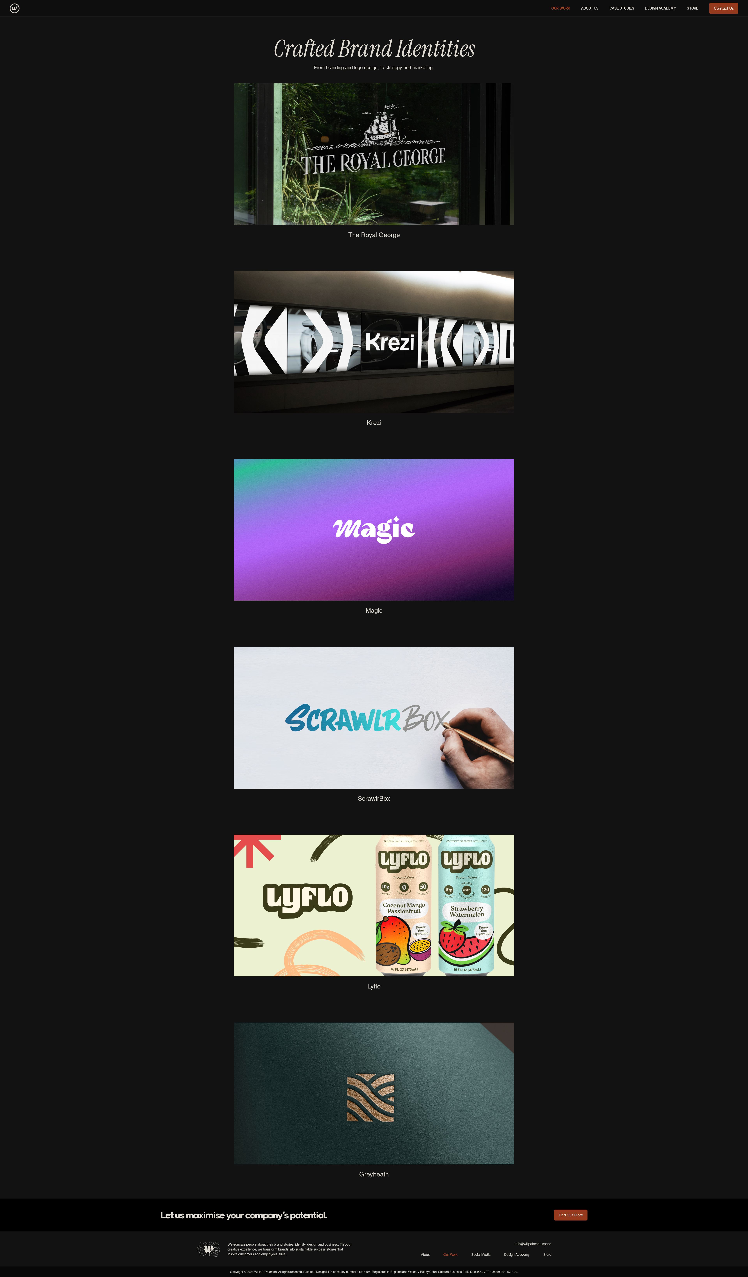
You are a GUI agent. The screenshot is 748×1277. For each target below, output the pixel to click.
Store (547, 1254)
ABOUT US (590, 8)
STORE (692, 8)
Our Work (450, 1254)
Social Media (480, 1254)
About (425, 1254)
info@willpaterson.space (533, 1243)
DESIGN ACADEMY (660, 8)
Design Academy (517, 1254)
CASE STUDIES (622, 8)
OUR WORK (560, 8)
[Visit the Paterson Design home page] (14, 8)
